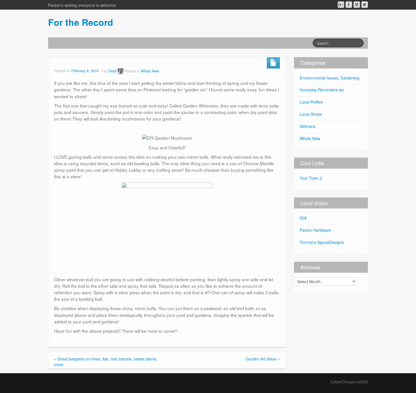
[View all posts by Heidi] (120, 71)
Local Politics (311, 102)
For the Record (80, 22)
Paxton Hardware (315, 230)
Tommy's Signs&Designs (322, 242)
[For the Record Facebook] (349, 4)
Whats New (150, 71)
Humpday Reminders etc (322, 90)
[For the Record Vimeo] (356, 4)
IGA (303, 218)
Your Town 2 (311, 178)
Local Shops (311, 114)
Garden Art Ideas (261, 359)
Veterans (308, 126)
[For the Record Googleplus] (341, 4)
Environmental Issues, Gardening (329, 78)
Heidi (112, 71)
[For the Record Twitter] (364, 4)
